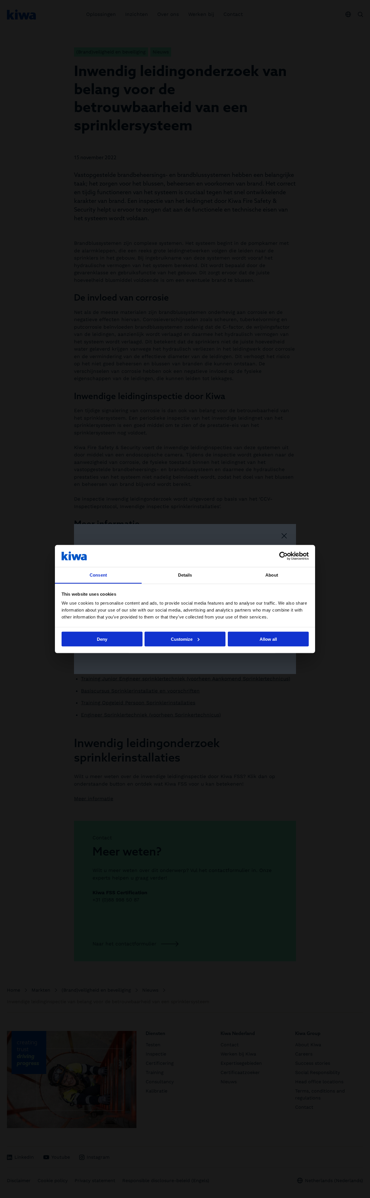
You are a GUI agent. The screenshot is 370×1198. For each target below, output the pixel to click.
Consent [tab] (98, 575)
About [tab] (271, 575)
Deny (102, 638)
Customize (182, 638)
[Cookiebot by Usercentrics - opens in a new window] (283, 555)
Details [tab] (185, 575)
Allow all (268, 638)
